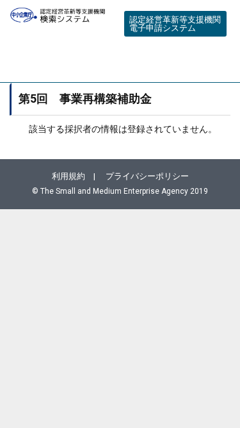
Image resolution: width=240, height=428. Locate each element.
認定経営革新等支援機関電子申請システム (175, 24)
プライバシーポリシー (147, 176)
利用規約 (68, 176)
